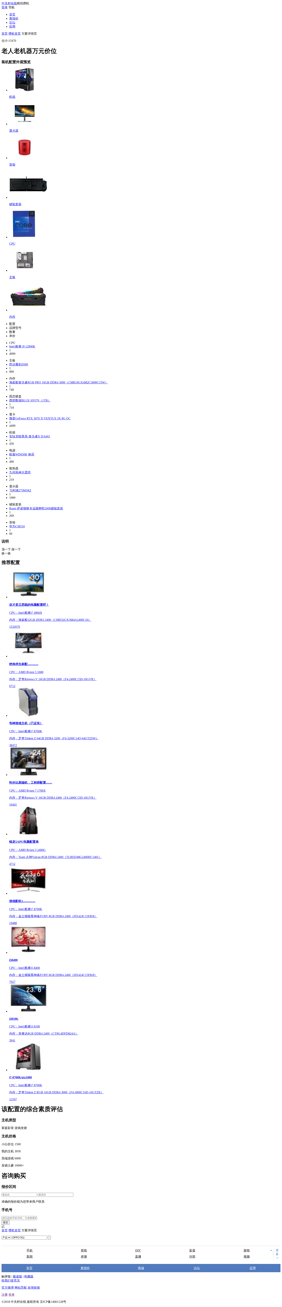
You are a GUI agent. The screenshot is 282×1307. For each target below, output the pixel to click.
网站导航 (21, 1287)
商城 (141, 1268)
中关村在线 (9, 3)
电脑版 (28, 1276)
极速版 (17, 1276)
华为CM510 (17, 526)
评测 (84, 1256)
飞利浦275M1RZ (20, 490)
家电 (247, 1250)
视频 (247, 1256)
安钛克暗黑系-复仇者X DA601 (29, 436)
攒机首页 (14, 33)
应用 (12, 26)
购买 (31, 454)
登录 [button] (11, 1294)
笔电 (84, 1250)
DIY (138, 1250)
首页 (12, 14)
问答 (192, 1256)
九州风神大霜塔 (20, 472)
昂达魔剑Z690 (18, 364)
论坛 (12, 22)
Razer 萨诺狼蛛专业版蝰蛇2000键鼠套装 (36, 508)
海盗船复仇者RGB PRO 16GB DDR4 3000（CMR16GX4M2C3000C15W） (58, 382)
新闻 (29, 1256)
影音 (192, 1250)
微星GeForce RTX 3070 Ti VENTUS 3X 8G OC (40, 418)
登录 (5, 7)
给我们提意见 (11, 1280)
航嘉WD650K (18, 454)
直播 (138, 1256)
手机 (29, 1250)
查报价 (13, 18)
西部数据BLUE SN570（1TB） (30, 400)
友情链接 (34, 1287)
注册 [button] (5, 1294)
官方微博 (8, 1287)
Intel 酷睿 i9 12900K (22, 346)
